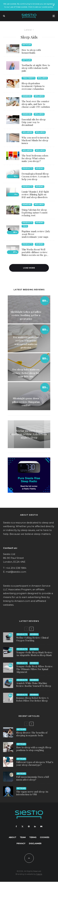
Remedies (26, 96)
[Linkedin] (35, 826)
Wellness (42, 78)
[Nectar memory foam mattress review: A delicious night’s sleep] (29, 434)
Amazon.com (22, 600)
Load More (29, 268)
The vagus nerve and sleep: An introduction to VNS (32, 793)
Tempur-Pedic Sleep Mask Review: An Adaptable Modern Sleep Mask (34, 654)
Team (23, 837)
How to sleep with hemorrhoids (31, 51)
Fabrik (39, 874)
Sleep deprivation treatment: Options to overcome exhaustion (33, 86)
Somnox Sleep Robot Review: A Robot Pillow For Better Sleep (32, 699)
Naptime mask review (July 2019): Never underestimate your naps (36, 234)
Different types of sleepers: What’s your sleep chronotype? (34, 763)
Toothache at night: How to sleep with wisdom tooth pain (36, 68)
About (12, 837)
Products (27, 168)
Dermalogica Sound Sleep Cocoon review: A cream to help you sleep (35, 176)
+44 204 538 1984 (16, 567)
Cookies (44, 837)
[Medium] (41, 826)
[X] (22, 826)
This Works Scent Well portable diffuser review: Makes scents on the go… (35, 252)
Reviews (39, 168)
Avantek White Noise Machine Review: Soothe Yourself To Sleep (33, 684)
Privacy (21, 843)
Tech (24, 226)
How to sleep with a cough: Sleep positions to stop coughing (33, 748)
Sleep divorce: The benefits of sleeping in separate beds (31, 734)
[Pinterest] (29, 826)
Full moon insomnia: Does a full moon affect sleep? (32, 778)
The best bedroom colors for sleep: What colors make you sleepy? (35, 158)
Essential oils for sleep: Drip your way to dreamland (34, 122)
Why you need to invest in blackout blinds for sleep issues (35, 140)
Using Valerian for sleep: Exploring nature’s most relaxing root (34, 212)
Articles (26, 45)
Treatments (28, 78)
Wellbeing (27, 132)
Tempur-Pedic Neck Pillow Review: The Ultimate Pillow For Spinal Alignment (34, 669)
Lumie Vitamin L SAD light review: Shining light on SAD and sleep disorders (35, 194)
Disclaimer (35, 843)
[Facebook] (16, 826)
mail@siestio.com (16, 571)
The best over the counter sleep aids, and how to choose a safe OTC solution (36, 104)
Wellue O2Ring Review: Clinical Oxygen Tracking (32, 639)
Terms (32, 837)
